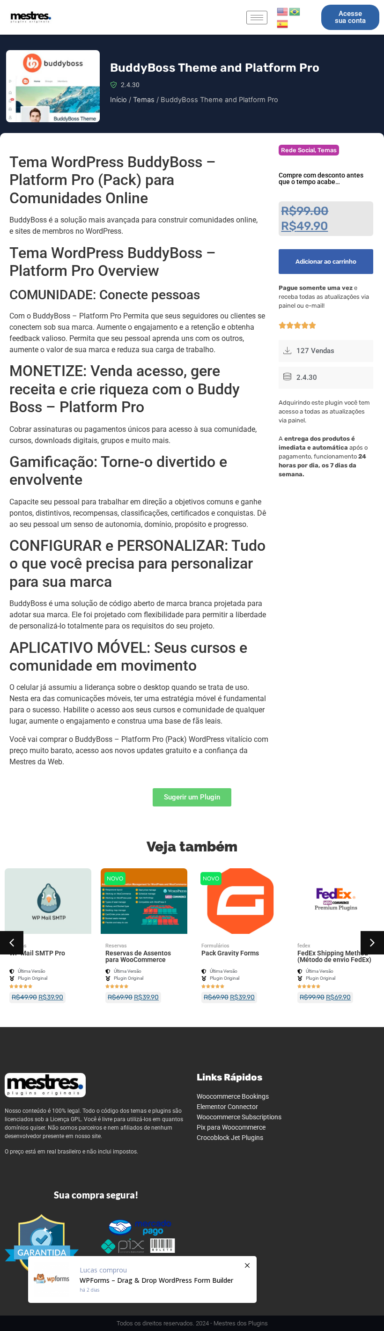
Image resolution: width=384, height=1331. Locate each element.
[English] (283, 10)
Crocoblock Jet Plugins (230, 1137)
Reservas (116, 946)
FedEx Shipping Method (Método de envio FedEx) (334, 956)
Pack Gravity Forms (230, 953)
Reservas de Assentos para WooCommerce (138, 956)
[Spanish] (283, 23)
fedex (303, 946)
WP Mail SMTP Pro (37, 953)
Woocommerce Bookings (233, 1096)
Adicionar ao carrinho (325, 261)
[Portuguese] (295, 10)
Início (118, 100)
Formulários (215, 946)
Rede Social (298, 150)
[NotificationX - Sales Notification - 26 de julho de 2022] (142, 1279)
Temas (144, 100)
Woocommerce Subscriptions (239, 1117)
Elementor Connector (227, 1106)
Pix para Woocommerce (231, 1127)
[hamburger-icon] (256, 17)
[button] (11, 942)
